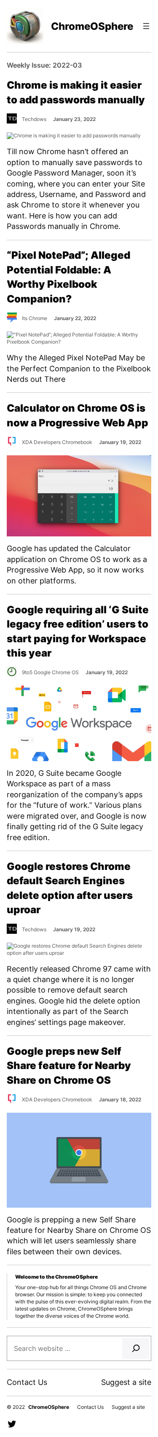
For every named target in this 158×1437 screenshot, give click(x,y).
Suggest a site (126, 1382)
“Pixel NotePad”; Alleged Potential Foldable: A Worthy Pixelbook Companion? (68, 277)
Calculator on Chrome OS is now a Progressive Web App (77, 415)
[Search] (135, 1348)
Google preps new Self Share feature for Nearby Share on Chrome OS (69, 1065)
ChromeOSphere (92, 26)
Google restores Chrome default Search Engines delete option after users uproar (70, 888)
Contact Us (27, 1382)
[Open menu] (146, 26)
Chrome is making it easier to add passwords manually (76, 92)
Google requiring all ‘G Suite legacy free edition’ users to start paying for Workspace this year (78, 631)
